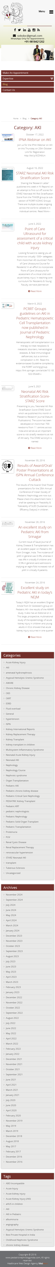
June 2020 (11, 1105)
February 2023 (13, 987)
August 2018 (12, 1141)
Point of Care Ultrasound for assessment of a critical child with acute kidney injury (35, 238)
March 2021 (12, 1089)
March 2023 (12, 981)
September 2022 (14, 1012)
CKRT (8, 698)
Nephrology (12, 765)
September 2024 (14, 899)
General (10, 713)
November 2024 (14, 894)
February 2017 (13, 1151)
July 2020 (10, 1100)
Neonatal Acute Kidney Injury (20, 754)
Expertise (8, 78)
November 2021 (14, 1064)
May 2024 (11, 915)
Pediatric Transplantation (18, 826)
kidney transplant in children (20, 744)
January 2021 (12, 1094)
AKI (7, 667)
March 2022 (12, 1043)
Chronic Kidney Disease (17, 688)
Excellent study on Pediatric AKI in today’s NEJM (34, 592)
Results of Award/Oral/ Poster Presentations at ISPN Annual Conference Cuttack (35, 472)
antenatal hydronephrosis (19, 672)
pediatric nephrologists (17, 811)
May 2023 (11, 971)
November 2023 (14, 940)
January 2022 (12, 1053)
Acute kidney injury (15, 1193)
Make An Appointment (15, 72)
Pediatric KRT (12, 806)
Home (15, 118)
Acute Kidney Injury (16, 662)
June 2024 (11, 910)
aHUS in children (14, 1203)
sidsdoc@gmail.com (29, 35)
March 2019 (12, 1130)
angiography (12, 1224)
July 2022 (10, 1023)
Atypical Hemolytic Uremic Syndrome (25, 677)
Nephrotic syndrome (16, 775)
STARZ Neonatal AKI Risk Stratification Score (35, 175)
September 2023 (14, 951)
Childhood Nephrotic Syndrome (22, 1239)
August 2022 (12, 1017)
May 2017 (11, 1146)
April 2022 (11, 1038)
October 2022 (13, 1007)
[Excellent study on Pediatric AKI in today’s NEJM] (7, 594)
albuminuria (12, 1219)
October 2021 (13, 1069)
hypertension (12, 718)
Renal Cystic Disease (16, 842)
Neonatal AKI (12, 759)
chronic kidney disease (17, 1245)
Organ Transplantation (17, 780)
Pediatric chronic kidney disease (22, 790)
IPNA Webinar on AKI (35, 139)
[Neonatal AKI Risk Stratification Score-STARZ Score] (7, 391)
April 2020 (11, 1110)
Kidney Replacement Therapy (20, 734)
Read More (36, 291)
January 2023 (12, 992)
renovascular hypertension (19, 852)
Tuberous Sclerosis (15, 867)
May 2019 (11, 1125)
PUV (8, 837)
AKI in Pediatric (13, 1214)
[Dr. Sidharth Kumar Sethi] (12, 24)
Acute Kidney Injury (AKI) (18, 1198)
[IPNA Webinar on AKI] (7, 141)
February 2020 (13, 1115)
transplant (11, 862)
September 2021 (14, 1074)
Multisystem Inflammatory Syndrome (25, 749)
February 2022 (13, 1048)
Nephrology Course (15, 770)
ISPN (8, 724)
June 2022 (11, 1028)
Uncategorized (13, 873)
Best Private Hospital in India (20, 1234)
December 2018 (14, 1136)
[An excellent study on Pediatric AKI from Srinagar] (7, 526)
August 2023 (12, 956)
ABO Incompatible (15, 1183)
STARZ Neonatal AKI (16, 857)
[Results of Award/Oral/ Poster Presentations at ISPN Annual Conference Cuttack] (7, 473)
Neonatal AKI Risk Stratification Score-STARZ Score (35, 396)
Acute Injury (12, 1188)
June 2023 (11, 966)
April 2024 (11, 920)
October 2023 (13, 945)
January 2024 (12, 930)
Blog (5, 84)
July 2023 (10, 961)
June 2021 (11, 1079)
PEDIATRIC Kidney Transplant (20, 801)
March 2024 (12, 925)
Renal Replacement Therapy (20, 847)
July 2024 (10, 904)
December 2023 (14, 935)
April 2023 (11, 976)
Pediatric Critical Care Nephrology (23, 795)
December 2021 (14, 1059)
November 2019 (14, 1120)
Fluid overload (13, 708)
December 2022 (14, 997)
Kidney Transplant (15, 739)
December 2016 (14, 1156)
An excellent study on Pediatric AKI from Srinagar (34, 532)
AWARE (9, 682)
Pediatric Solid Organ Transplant (22, 821)
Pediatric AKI (12, 785)
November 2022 (14, 1002)
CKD (8, 693)
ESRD (8, 703)
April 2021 (11, 1084)
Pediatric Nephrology (16, 816)
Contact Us (9, 90)
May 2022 (11, 1033)
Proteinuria (11, 831)
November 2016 (14, 1161)
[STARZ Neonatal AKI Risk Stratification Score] (7, 181)
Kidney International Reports (20, 729)
